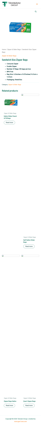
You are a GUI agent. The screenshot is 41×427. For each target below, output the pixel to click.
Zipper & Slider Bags (14, 49)
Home (4, 49)
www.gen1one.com (20, 421)
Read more (9, 122)
